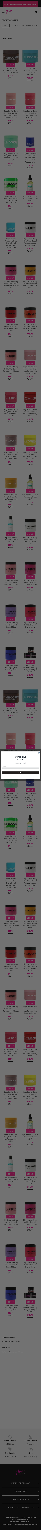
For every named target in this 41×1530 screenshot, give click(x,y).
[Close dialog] (39, 753)
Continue (20, 772)
